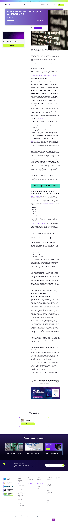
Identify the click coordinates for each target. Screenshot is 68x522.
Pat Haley (12, 23)
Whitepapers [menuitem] (49, 487)
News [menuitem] (47, 502)
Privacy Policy (40, 517)
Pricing (32, 4)
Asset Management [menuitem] (21, 503)
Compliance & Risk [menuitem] (21, 505)
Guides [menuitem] (48, 490)
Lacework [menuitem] (38, 486)
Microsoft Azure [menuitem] (30, 479)
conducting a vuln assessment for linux (40, 111)
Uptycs (32, 362)
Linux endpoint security (44, 173)
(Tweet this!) (39, 118)
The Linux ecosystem (36, 196)
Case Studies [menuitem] (39, 479)
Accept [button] (53, 519)
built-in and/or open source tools (48, 203)
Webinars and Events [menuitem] (50, 496)
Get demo (61, 4)
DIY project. (39, 277)
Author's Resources (26, 423)
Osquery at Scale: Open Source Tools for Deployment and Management (53, 453)
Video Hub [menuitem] (48, 482)
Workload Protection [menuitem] (21, 485)
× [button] (58, 513)
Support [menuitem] (48, 505)
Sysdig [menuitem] (38, 488)
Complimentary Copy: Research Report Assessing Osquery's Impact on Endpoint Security (33, 453)
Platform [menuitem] (19, 478)
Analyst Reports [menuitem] (49, 477)
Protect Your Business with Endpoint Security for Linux (24, 12)
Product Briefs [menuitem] (49, 479)
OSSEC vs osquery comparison (38, 223)
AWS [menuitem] (28, 477)
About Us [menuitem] (38, 477)
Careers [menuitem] (48, 500)
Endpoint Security (38, 27)
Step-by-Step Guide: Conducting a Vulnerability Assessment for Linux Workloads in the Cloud (14, 453)
